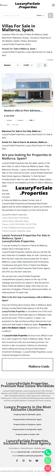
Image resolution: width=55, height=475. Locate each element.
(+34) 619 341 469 (23, 452)
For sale (15, 125)
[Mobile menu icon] (53, 5)
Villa (8, 125)
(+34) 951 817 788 (37, 452)
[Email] (47, 468)
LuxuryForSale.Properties (15, 335)
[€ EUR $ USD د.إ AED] (28, 66)
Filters (39, 15)
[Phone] (47, 452)
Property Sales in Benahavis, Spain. (27, 419)
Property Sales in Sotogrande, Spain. (27, 429)
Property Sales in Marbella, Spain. (27, 414)
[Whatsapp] (47, 460)
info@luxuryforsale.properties (30, 455)
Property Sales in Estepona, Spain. (28, 424)
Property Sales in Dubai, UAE (27, 434)
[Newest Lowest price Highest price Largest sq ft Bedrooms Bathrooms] (11, 66)
